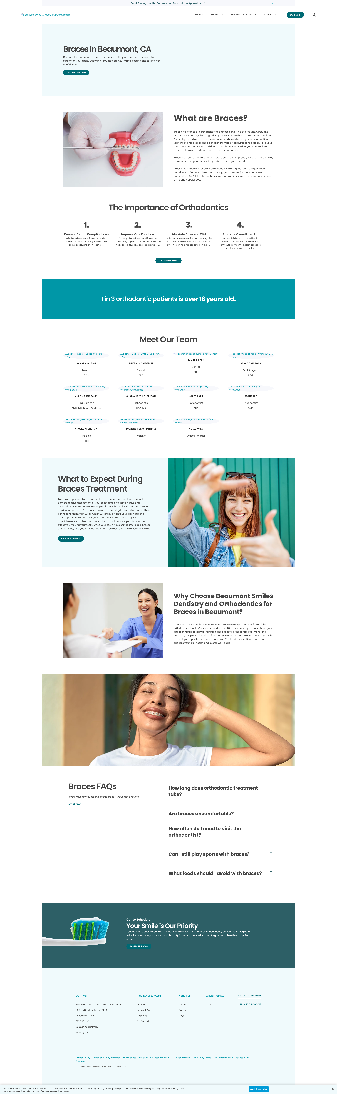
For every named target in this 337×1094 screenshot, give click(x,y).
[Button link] (314, 15)
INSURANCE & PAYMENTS (241, 14)
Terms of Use (129, 1057)
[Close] (333, 1089)
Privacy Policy (83, 1057)
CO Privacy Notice (202, 1057)
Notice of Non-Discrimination (154, 1057)
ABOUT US (268, 14)
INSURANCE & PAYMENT (151, 995)
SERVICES (215, 14)
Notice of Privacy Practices (106, 1057)
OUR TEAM (198, 14)
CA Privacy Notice (181, 1057)
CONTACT (81, 995)
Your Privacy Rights (258, 1089)
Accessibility (242, 1057)
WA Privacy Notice (223, 1057)
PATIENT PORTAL (214, 995)
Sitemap (80, 1061)
